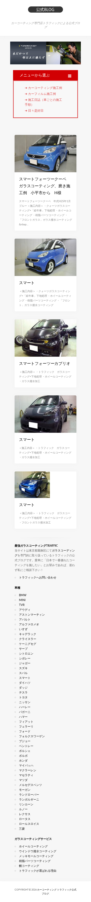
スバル (23, 673)
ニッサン (24, 702)
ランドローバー (29, 794)
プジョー (24, 741)
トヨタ (23, 697)
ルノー (23, 809)
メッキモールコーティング (36, 856)
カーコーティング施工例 (45, 88)
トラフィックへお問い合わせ (37, 577)
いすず (23, 629)
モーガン (24, 789)
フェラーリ (26, 726)
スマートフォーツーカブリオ (44, 363)
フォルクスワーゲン (32, 736)
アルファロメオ (29, 624)
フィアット (26, 721)
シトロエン (26, 653)
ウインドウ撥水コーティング (37, 851)
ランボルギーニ (29, 799)
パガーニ (24, 712)
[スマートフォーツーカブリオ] (45, 338)
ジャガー (24, 663)
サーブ (23, 648)
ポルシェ (24, 751)
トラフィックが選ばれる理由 (37, 870)
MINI (22, 600)
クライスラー (27, 639)
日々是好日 (36, 110)
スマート (27, 282)
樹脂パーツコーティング (35, 861)
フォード (24, 731)
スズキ (23, 668)
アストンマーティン (32, 614)
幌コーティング (29, 866)
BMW (22, 595)
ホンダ (23, 760)
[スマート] (45, 257)
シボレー (24, 658)
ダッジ (23, 687)
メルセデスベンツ (30, 785)
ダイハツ (24, 682)
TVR (22, 605)
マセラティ (26, 775)
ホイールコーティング (33, 846)
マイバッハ (26, 765)
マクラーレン (27, 770)
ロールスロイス (29, 823)
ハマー (23, 716)
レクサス (24, 814)
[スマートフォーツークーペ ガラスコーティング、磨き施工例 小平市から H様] (45, 153)
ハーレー (24, 707)
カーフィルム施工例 (42, 94)
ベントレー (26, 746)
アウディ (24, 609)
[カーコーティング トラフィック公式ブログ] (45, 11)
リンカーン (26, 804)
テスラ (23, 692)
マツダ (23, 780)
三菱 (22, 828)
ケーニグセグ (27, 643)
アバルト (24, 619)
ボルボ (23, 755)
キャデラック (27, 634)
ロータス (24, 819)
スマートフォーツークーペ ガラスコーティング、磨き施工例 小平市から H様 (44, 186)
